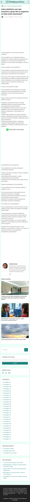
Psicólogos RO (7, 426)
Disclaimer (5, 498)
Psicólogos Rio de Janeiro (10, 453)
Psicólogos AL (7, 384)
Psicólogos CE (7, 393)
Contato (11, 498)
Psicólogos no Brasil (8, 448)
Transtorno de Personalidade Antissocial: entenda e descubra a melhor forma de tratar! (14, 298)
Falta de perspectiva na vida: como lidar (13, 339)
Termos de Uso (17, 498)
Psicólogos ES (7, 397)
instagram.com (9, 373)
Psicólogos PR (7, 419)
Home (4, 6)
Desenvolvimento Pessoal (14, 6)
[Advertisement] (15, 35)
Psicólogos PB (7, 412)
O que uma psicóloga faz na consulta (13, 462)
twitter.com (6, 373)
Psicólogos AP (7, 388)
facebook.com (3, 373)
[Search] (26, 349)
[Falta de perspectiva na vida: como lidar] (15, 331)
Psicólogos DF (7, 395)
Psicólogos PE (7, 415)
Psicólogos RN (7, 423)
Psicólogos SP (7, 436)
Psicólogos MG (7, 404)
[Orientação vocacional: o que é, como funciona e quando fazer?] (15, 310)
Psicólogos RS (7, 430)
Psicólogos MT (7, 408)
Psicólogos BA (7, 391)
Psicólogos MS (7, 406)
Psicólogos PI (6, 417)
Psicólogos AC (7, 382)
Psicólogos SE (7, 434)
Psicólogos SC (7, 432)
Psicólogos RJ (7, 421)
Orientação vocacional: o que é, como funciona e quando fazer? (12, 319)
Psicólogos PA (7, 410)
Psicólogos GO (7, 399)
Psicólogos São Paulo (9, 450)
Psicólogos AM (7, 386)
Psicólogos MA (7, 402)
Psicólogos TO (7, 439)
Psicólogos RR (7, 428)
